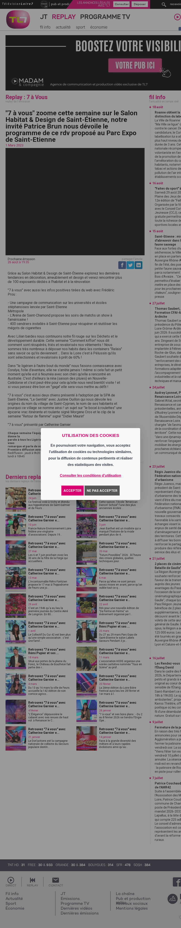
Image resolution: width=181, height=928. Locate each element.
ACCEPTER (72, 491)
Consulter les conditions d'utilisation (90, 475)
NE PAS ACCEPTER (102, 491)
